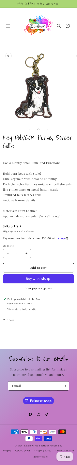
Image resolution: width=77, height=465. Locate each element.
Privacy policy (40, 456)
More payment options (38, 288)
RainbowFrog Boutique (36, 445)
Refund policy (22, 450)
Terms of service (64, 450)
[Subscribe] (64, 386)
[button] (8, 26)
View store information (22, 309)
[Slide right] (47, 129)
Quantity (8, 245)
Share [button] (11, 320)
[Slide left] (29, 129)
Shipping (7, 231)
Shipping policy (42, 450)
